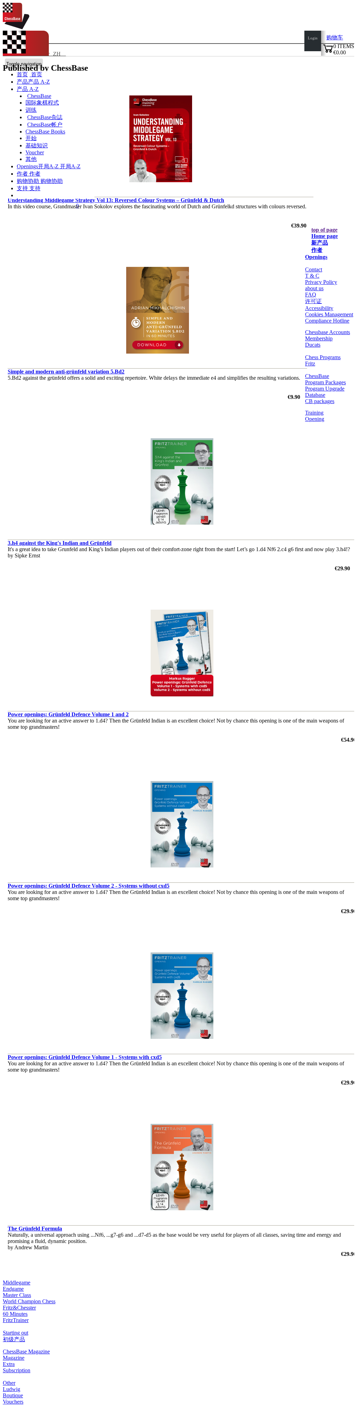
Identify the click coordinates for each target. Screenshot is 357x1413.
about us (314, 288)
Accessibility (319, 308)
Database (315, 395)
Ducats (312, 345)
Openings (316, 257)
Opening (314, 419)
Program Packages (325, 382)
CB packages (319, 401)
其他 (31, 159)
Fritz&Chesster (19, 1308)
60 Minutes (15, 1314)
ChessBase (39, 96)
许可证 (313, 301)
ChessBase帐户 (44, 125)
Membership (319, 338)
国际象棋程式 (42, 103)
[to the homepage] (16, 27)
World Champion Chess (29, 1301)
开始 (31, 138)
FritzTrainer (16, 1320)
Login (313, 38)
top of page (324, 230)
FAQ (310, 295)
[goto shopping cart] (328, 52)
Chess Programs (323, 357)
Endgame (13, 1289)
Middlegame (16, 1282)
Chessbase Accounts (327, 332)
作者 (23, 174)
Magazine (13, 1358)
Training (314, 413)
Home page (324, 236)
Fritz (310, 363)
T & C (312, 276)
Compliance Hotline (327, 321)
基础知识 (36, 145)
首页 (36, 74)
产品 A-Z (28, 89)
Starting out (15, 1333)
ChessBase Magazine (26, 1351)
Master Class (17, 1295)
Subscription (16, 1370)
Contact (313, 269)
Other (9, 1383)
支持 (23, 188)
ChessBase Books (45, 131)
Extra (9, 1364)
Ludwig (11, 1389)
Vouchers (13, 1402)
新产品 (319, 243)
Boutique (13, 1395)
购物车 (334, 37)
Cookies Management (329, 314)
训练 (31, 110)
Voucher (34, 152)
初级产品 (14, 1339)
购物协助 (28, 181)
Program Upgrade (324, 389)
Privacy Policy (321, 282)
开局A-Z (70, 166)
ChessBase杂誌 (44, 117)
